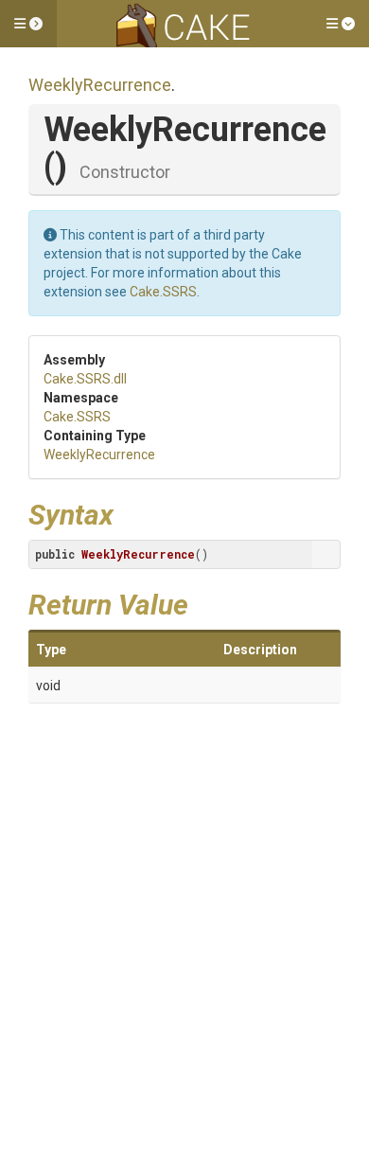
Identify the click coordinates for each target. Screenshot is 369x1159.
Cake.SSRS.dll (85, 378)
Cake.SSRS (163, 291)
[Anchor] (128, 512)
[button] (28, 23)
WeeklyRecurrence (99, 85)
